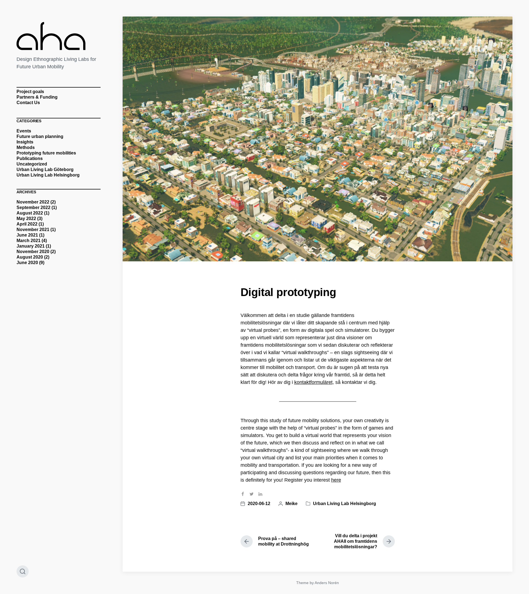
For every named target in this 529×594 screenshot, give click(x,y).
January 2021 (31, 246)
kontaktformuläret (313, 382)
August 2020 (30, 257)
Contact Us (28, 102)
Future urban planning (40, 136)
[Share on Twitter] (253, 496)
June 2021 (27, 235)
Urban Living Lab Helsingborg (48, 175)
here (336, 480)
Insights (25, 142)
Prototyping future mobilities (46, 153)
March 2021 (29, 240)
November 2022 (33, 202)
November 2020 (33, 251)
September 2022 (33, 207)
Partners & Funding (37, 97)
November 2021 (33, 229)
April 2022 (27, 224)
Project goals (30, 91)
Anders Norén (327, 583)
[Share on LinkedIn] (262, 496)
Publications (30, 158)
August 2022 (30, 213)
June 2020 (27, 262)
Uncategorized (32, 164)
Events (24, 131)
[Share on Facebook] (245, 496)
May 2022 (26, 218)
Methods (26, 147)
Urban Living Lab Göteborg (45, 169)
